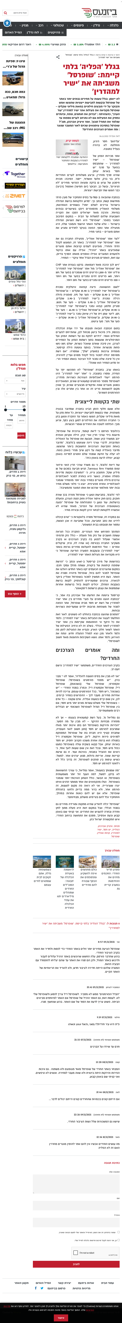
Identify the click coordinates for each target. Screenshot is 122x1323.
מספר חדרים (18, 402)
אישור (61, 1318)
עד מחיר (10, 417)
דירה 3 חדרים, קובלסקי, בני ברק (15, 577)
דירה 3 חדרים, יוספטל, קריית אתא (17, 547)
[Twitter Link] (42, 1288)
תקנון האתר (21, 1283)
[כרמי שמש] (11, 338)
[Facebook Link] (36, 1288)
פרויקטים (54, 32)
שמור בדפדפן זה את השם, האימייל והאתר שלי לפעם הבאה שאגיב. (86, 1232)
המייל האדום (13, 32)
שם (118, 1198)
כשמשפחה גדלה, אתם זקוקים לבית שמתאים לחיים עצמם (42, 877)
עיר (24, 388)
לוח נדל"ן (33, 32)
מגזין (25, 25)
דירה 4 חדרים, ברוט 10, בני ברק (16, 473)
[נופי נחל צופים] (13, 285)
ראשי (118, 55)
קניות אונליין (103, 833)
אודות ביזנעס (86, 1283)
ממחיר (22, 415)
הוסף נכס (13, 594)
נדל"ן (96, 25)
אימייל (117, 1215)
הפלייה (116, 829)
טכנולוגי (58, 25)
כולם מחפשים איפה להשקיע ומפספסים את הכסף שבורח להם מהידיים (88, 877)
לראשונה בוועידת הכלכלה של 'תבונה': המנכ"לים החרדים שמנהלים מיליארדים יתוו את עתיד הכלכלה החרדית (65, 888)
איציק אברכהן (105, 826)
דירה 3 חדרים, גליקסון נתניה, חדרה (17, 529)
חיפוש (20, 435)
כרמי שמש (20, 335)
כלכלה (114, 25)
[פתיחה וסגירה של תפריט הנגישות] (7, 23)
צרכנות (110, 55)
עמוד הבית (107, 1283)
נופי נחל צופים (17, 281)
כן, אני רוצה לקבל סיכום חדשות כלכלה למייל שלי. (96, 1240)
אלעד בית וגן (18, 308)
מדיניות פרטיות (81, 1288)
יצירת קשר (64, 1283)
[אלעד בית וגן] (13, 312)
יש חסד (107, 829)
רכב (40, 25)
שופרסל (115, 836)
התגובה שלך (114, 1172)
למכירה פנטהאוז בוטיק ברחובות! (16, 500)
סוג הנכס (20, 375)
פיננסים (79, 25)
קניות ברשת (100, 55)
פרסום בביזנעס (56, 1288)
